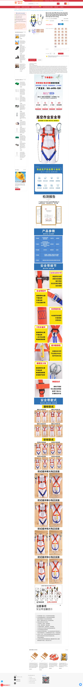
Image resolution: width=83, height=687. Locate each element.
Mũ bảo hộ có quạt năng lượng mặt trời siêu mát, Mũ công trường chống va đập (22, 36)
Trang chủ (15, 9)
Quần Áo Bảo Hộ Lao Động (36, 6)
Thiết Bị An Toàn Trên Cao (21, 9)
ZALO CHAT (44, 675)
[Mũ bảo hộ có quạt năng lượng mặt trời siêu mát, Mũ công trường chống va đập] (17, 36)
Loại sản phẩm (31, 3)
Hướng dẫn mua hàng (32, 678)
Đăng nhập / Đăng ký (66, 0)
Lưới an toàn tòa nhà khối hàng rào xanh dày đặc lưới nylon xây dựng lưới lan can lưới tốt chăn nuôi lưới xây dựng (23, 83)
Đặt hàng (61, 53)
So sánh (56, 0)
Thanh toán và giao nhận (32, 680)
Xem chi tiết (18, 189)
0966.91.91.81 (18, 679)
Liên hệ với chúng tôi (32, 682)
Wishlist (52, 0)
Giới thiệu (30, 677)
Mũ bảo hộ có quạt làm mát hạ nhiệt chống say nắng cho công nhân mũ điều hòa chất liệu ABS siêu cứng (20, 184)
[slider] (47, 20)
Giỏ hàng (60, 0)
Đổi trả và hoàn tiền (32, 681)
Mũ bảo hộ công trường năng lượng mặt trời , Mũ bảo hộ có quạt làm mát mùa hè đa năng (23, 42)
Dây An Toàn (28, 9)
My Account (47, 0)
